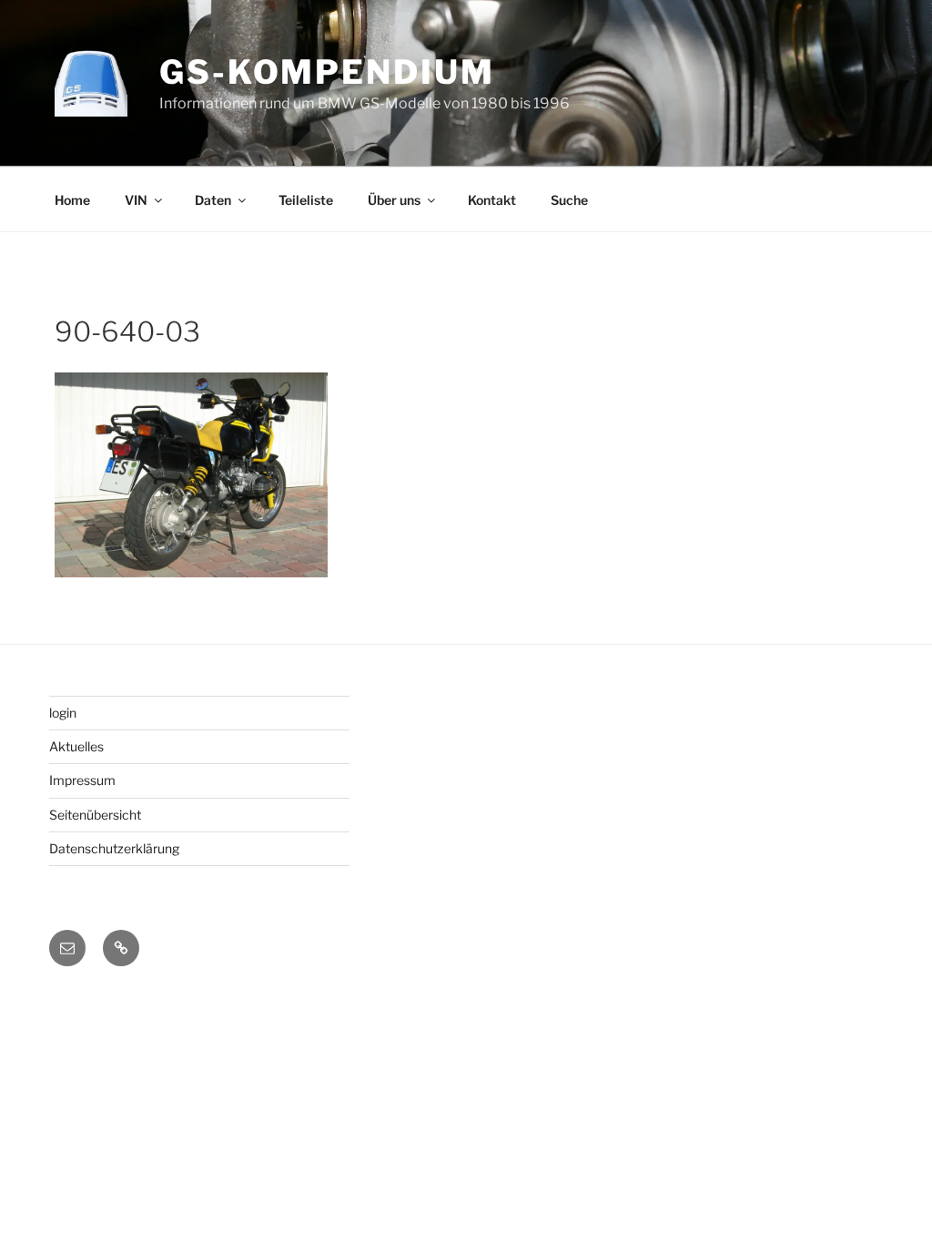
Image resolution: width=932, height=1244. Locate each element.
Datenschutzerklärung (114, 848)
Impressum (82, 780)
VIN (136, 200)
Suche (569, 200)
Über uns (394, 200)
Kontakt (492, 200)
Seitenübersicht (95, 814)
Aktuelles (76, 746)
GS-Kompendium (326, 72)
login (62, 712)
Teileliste (306, 200)
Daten (213, 200)
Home (72, 200)
